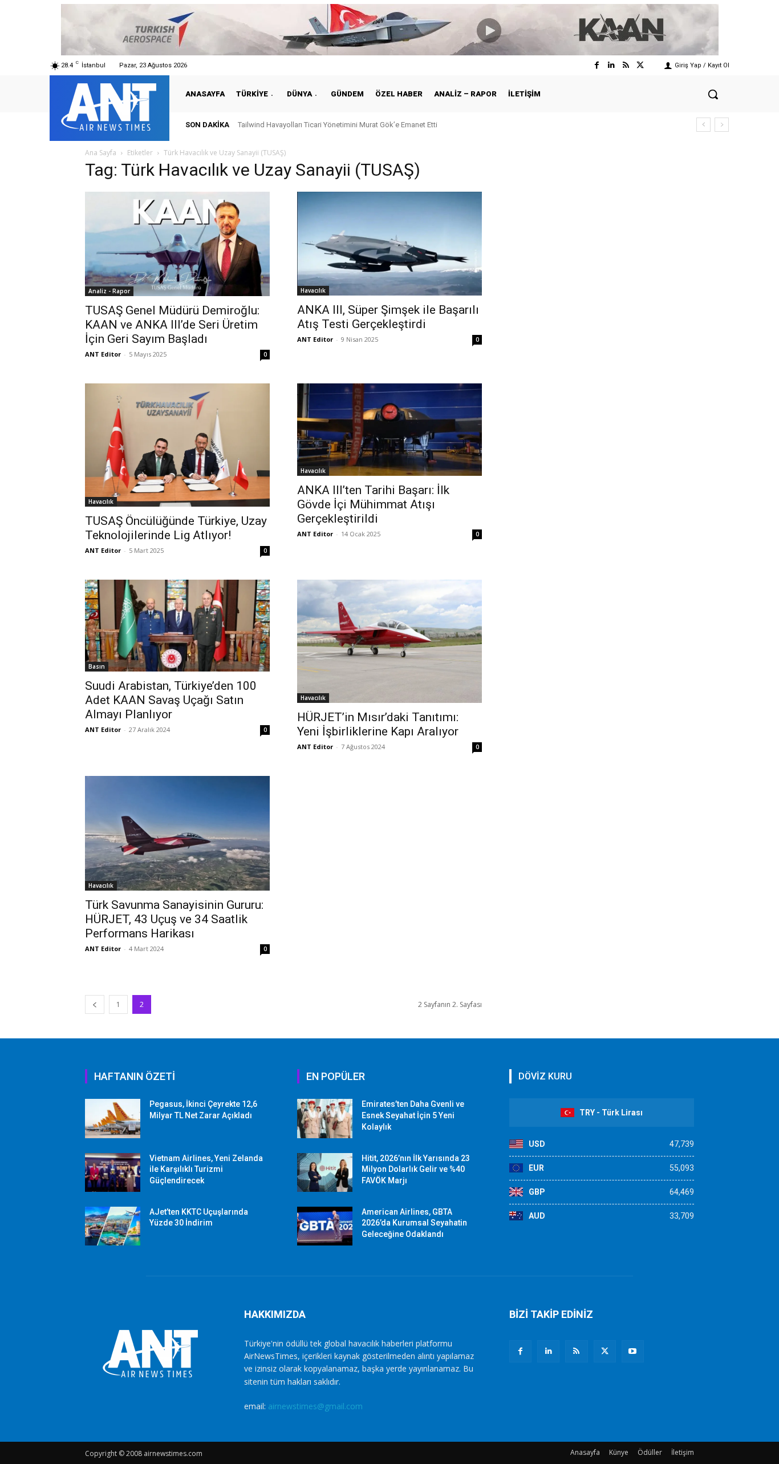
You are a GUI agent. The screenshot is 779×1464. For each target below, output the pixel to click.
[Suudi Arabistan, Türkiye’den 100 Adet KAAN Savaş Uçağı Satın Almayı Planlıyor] (177, 626)
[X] (605, 1351)
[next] (722, 125)
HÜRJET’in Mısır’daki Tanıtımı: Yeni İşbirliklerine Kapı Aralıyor (378, 724)
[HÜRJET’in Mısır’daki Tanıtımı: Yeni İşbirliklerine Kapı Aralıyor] (389, 641)
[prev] (703, 125)
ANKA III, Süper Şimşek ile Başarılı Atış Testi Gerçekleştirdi (388, 317)
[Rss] (626, 65)
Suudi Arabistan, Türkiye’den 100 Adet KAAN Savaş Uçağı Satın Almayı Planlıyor (171, 700)
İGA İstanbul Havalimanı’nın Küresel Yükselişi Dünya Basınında (349, 124)
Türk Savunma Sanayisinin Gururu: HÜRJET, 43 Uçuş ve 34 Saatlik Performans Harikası (174, 919)
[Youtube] (633, 1351)
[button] (712, 94)
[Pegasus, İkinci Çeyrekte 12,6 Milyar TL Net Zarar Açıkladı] (112, 1118)
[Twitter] (640, 65)
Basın (96, 666)
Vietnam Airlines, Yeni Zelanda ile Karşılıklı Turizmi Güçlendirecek (206, 1169)
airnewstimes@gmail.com (315, 1406)
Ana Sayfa (100, 152)
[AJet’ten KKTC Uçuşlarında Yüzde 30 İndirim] (112, 1226)
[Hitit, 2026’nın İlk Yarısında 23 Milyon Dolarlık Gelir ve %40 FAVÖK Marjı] (324, 1172)
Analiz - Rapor (109, 291)
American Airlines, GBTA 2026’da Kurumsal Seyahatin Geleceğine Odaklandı (414, 1223)
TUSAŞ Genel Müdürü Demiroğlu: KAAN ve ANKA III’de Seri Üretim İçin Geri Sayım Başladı (172, 325)
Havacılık (313, 290)
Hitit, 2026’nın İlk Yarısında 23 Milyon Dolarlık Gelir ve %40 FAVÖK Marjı (416, 1169)
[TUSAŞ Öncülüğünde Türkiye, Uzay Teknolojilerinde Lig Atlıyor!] (177, 445)
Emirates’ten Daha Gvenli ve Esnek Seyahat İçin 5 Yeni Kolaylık (413, 1115)
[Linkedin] (611, 65)
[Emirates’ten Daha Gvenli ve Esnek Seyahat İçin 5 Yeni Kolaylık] (324, 1118)
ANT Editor (103, 354)
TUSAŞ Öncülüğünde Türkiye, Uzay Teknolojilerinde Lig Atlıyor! (176, 528)
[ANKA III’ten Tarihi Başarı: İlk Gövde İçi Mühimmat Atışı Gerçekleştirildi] (389, 429)
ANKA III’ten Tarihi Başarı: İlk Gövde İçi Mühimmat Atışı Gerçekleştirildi (373, 504)
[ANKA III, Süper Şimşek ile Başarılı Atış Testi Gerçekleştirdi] (389, 244)
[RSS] (576, 1351)
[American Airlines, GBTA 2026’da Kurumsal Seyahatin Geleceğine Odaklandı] (324, 1226)
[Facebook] (597, 65)
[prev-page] (94, 1004)
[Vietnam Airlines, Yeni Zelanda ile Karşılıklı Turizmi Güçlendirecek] (112, 1172)
